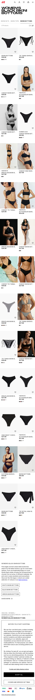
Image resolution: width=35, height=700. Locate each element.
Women (11, 613)
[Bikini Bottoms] (9, 41)
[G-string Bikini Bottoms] (9, 459)
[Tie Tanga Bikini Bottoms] (9, 344)
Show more (5, 598)
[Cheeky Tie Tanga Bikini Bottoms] (9, 195)
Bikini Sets (26, 614)
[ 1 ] (30, 25)
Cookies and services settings (19, 682)
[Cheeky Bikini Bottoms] (9, 78)
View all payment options (8, 694)
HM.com (4, 613)
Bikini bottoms (7, 616)
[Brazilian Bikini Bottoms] (9, 232)
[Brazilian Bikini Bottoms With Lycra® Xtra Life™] (9, 156)
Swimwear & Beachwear (10, 614)
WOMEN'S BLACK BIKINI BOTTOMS (13, 618)
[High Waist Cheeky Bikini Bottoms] (9, 420)
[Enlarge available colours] (20, 59)
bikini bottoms (22, 580)
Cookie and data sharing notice (19, 669)
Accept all (19, 675)
